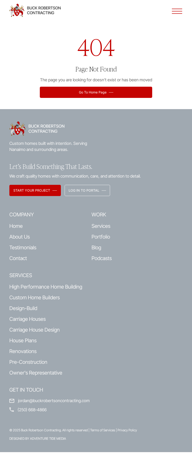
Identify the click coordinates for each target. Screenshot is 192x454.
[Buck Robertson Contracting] (37, 10)
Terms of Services (102, 430)
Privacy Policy (127, 430)
